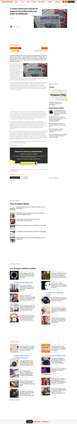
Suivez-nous (44, 48)
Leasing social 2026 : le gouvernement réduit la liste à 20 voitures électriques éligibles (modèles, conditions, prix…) (58, 360)
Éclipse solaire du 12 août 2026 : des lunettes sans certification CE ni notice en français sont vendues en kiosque (27, 363)
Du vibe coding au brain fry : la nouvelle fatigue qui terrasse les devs (57, 125)
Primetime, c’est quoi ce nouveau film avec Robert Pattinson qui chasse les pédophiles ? (58, 320)
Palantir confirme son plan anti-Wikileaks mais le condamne (30, 238)
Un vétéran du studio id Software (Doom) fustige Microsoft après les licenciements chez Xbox (27, 393)
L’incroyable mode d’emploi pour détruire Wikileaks (31, 231)
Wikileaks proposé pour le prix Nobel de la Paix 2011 (31, 225)
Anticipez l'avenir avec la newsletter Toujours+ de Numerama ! (30, 207)
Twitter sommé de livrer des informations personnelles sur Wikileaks (28, 220)
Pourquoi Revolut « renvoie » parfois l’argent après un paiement (56, 130)
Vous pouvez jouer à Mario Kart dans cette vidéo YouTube (58, 370)
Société (65, 5)
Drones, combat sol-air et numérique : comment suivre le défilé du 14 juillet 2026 (27, 383)
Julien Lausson (16, 26)
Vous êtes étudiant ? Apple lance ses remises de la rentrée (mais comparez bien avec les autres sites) (58, 275)
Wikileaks (13, 180)
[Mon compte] (63, 2)
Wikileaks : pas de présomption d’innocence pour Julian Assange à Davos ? (30, 213)
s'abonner (72, 1)
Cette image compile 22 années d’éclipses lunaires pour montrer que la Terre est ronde (27, 275)
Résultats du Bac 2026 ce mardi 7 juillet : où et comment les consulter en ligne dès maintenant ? (58, 381)
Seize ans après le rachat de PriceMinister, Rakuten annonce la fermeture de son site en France (27, 348)
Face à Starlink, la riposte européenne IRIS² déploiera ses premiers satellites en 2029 (59, 310)
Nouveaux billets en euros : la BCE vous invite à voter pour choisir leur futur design (58, 136)
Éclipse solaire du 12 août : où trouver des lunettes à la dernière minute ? (60, 112)
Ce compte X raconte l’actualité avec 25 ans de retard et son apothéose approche (27, 287)
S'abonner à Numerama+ (27, 163)
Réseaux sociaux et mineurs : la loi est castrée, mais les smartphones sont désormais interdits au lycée (27, 298)
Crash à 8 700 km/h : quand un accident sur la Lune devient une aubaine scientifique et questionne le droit (57, 119)
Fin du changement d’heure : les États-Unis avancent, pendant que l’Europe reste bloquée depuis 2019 (26, 373)
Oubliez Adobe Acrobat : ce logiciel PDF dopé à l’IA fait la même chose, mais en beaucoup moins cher (27, 308)
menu (15, 1)
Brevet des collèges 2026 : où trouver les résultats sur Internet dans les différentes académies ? (59, 391)
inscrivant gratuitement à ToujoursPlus (31, 169)
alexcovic (20, 145)
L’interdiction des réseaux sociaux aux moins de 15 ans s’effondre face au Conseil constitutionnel (27, 318)
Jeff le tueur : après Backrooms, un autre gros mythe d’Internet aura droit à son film (59, 285)
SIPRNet (21, 123)
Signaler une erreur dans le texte (17, 174)
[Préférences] (66, 2)
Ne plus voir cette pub (14, 45)
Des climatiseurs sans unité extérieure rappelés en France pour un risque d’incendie (58, 348)
